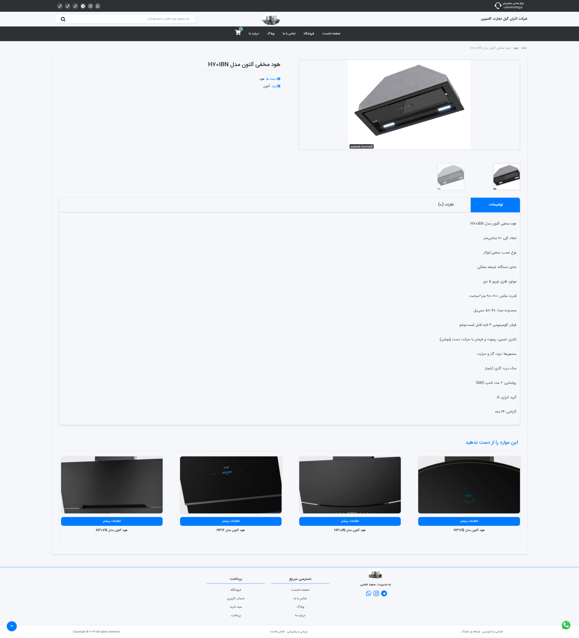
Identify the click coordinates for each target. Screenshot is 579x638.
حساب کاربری (235, 598)
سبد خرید (236, 607)
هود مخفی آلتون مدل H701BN (244, 64)
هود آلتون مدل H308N (350, 530)
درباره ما (254, 33)
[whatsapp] (97, 6)
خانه (524, 48)
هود (515, 48)
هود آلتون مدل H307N (112, 530)
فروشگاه (309, 33)
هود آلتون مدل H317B (469, 530)
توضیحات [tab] (496, 205)
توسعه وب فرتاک (471, 631)
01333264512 (513, 7)
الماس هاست (277, 631)
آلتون (266, 86)
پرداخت (236, 615)
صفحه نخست (331, 33)
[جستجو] (63, 19)
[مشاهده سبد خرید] (238, 34)
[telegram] (83, 6)
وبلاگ (271, 33)
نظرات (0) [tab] (446, 205)
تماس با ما (289, 33)
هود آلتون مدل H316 (231, 530)
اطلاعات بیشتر (469, 521)
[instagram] (90, 6)
